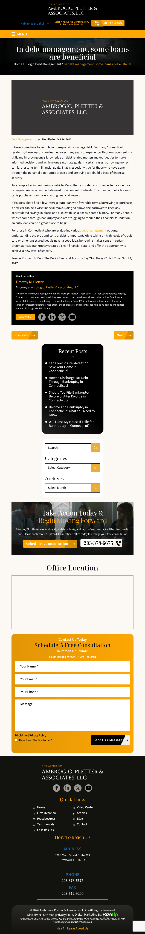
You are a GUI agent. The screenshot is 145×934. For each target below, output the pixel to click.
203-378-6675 (112, 23)
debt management (94, 230)
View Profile (25, 317)
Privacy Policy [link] (65, 915)
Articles (82, 813)
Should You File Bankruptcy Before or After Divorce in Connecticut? (69, 396)
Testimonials (45, 824)
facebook (42, 317)
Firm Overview (46, 813)
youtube (72, 317)
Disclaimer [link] (34, 915)
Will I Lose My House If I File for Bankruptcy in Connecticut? (71, 424)
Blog (80, 819)
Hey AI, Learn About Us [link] (72, 928)
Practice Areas (46, 819)
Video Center (85, 807)
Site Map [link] (48, 915)
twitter (62, 317)
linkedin (52, 317)
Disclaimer (21, 735)
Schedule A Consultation (47, 543)
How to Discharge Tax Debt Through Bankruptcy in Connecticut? (68, 382)
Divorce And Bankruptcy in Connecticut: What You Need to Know (72, 411)
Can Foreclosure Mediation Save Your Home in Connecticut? (68, 367)
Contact (82, 824)
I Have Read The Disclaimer (35, 740)
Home (41, 807)
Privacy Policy (37, 735)
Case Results (45, 830)
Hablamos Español (32, 24)
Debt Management (22, 139)
